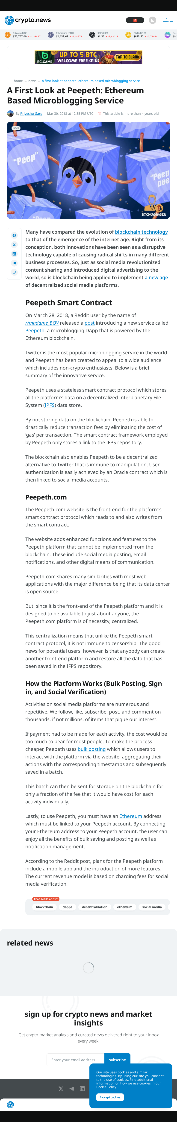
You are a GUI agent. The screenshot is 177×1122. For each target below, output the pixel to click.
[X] (62, 1089)
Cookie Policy (106, 1087)
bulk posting (92, 749)
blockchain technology (141, 232)
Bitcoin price (23, 34)
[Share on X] (14, 244)
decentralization (94, 907)
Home (18, 81)
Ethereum (130, 816)
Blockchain (44, 907)
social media (152, 907)
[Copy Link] (14, 272)
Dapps (67, 907)
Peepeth (34, 330)
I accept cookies (110, 1097)
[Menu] (168, 20)
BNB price (141, 34)
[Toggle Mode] (152, 20)
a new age (156, 277)
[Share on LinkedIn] (14, 253)
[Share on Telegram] (14, 263)
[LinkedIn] (83, 1089)
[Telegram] (72, 1089)
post (90, 323)
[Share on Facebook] (14, 235)
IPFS (50, 405)
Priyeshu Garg (31, 113)
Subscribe (117, 1059)
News (32, 81)
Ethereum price (65, 34)
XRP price (103, 34)
